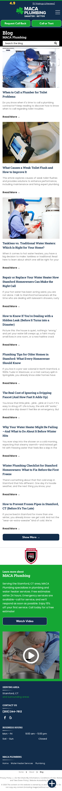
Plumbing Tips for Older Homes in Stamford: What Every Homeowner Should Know (26, 358)
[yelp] (10, 718)
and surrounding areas (16, 696)
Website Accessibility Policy (41, 780)
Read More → (11, 117)
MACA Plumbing (12, 756)
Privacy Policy (5, 778)
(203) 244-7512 (12, 711)
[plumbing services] (31, 142)
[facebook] (5, 718)
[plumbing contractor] (31, 67)
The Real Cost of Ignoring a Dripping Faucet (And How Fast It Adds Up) (27, 395)
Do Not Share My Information (27, 778)
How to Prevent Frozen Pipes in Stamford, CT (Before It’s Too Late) (31, 506)
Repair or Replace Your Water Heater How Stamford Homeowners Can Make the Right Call (31, 281)
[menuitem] (7, 763)
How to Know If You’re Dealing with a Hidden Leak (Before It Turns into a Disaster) (28, 320)
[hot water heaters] (31, 218)
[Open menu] (57, 12)
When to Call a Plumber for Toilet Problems (25, 94)
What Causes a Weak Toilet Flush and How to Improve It (28, 170)
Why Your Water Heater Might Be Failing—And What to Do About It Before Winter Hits (30, 431)
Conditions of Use (48, 778)
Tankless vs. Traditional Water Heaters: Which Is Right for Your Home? (29, 245)
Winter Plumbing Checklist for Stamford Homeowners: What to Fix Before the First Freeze (31, 470)
